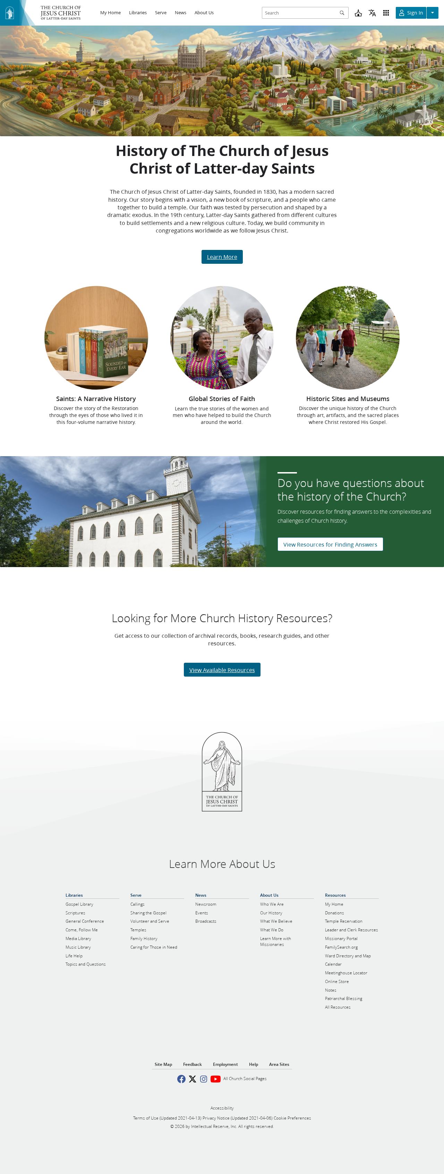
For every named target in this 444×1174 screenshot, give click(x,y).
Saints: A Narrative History (96, 398)
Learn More (222, 257)
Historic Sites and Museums (348, 398)
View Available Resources (222, 670)
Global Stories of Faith (222, 398)
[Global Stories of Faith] (222, 338)
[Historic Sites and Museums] (348, 338)
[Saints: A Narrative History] (96, 338)
